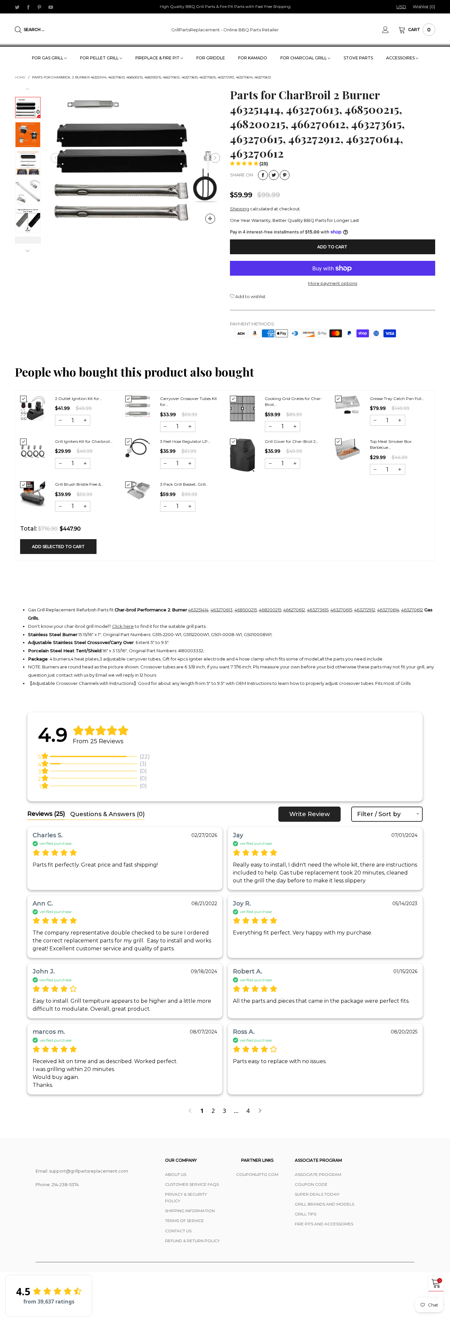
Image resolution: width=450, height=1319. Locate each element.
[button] (56, 158)
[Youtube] (50, 7)
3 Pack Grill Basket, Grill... (184, 484)
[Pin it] (285, 175)
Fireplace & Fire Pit (158, 57)
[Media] (210, 219)
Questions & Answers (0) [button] (107, 814)
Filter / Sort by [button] (379, 814)
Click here (123, 626)
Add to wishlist (250, 296)
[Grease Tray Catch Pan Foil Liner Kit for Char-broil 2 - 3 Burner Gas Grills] (347, 405)
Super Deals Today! (317, 1194)
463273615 (317, 609)
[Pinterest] (39, 7)
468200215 (270, 609)
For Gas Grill (48, 57)
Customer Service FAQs (192, 1184)
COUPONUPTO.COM (257, 1174)
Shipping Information (190, 1210)
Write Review (309, 814)
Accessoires (401, 57)
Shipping (239, 208)
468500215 (246, 609)
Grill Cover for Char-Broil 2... (292, 441)
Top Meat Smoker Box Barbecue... (390, 444)
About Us (175, 1174)
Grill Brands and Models (324, 1204)
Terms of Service (184, 1220)
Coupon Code (311, 1184)
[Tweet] (274, 175)
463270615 (341, 609)
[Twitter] (17, 7)
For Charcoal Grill (304, 57)
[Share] (263, 175)
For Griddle (210, 57)
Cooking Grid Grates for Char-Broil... (293, 401)
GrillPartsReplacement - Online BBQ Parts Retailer (225, 29)
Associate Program (318, 1174)
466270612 (294, 609)
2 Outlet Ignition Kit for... (78, 398)
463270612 (412, 609)
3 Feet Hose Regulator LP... (185, 441)
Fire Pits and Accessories (324, 1223)
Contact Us (178, 1230)
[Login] (390, 29)
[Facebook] (28, 7)
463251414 (198, 609)
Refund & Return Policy (192, 1240)
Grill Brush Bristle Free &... (79, 484)
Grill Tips (305, 1214)
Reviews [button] (46, 813)
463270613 (222, 609)
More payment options (332, 283)
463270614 (388, 609)
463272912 (364, 609)
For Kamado (252, 57)
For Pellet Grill (100, 57)
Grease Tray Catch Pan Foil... (397, 398)
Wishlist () (424, 6)
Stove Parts (358, 57)
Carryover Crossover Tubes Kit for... (188, 401)
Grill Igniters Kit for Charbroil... (84, 441)
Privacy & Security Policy (186, 1197)
